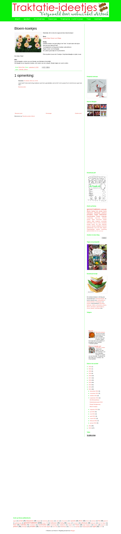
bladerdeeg (104, 229)
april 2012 (93, 416)
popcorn (89, 226)
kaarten (89, 303)
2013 (90, 387)
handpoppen (98, 301)
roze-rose (97, 218)
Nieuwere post (18, 113)
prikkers (26, 69)
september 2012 (94, 398)
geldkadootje (90, 227)
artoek (101, 211)
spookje (94, 226)
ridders (94, 305)
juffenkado (97, 213)
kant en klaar (97, 222)
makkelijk (21, 69)
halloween (90, 213)
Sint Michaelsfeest (94, 400)
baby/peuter (103, 214)
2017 (90, 378)
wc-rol (96, 231)
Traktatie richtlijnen (71, 19)
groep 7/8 (94, 224)
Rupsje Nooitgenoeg (95, 404)
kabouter (104, 224)
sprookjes (102, 303)
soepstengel (100, 230)
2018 (90, 375)
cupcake (104, 216)
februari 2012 (93, 420)
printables (90, 214)
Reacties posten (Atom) (28, 116)
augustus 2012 (94, 409)
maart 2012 (93, 418)
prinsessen (99, 305)
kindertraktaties (91, 301)
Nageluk (91, 331)
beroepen (93, 306)
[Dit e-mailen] (42, 67)
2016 (90, 380)
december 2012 (94, 391)
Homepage (49, 113)
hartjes (105, 219)
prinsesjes (104, 221)
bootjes (89, 224)
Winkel (27, 19)
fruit (97, 211)
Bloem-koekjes (93, 406)
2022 (90, 366)
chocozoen (99, 219)
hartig (93, 211)
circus (88, 308)
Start (17, 19)
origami (89, 221)
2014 (90, 384)
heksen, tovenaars (95, 308)
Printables (39, 19)
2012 (90, 389)
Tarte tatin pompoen (100, 332)
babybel (98, 229)
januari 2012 (93, 423)
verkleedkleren (101, 300)
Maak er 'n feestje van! (95, 346)
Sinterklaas (90, 222)
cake (99, 224)
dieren (89, 211)
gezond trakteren (93, 209)
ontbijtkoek (99, 226)
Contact (98, 19)
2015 (90, 382)
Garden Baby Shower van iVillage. (52, 38)
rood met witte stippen (100, 227)
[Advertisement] (97, 48)
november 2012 (94, 393)
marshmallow (91, 216)
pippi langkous (96, 221)
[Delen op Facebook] (47, 67)
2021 (90, 369)
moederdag (90, 218)
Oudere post (78, 113)
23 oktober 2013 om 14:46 (31, 80)
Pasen (98, 216)
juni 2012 (92, 411)
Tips (89, 19)
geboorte (89, 231)
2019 (90, 373)
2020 (90, 371)
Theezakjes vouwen (100, 347)
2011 (90, 425)
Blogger (73, 530)
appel (93, 219)
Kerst (105, 211)
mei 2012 (92, 414)
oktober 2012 (93, 395)
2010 (90, 428)
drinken (93, 231)
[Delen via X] (46, 67)
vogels (96, 214)
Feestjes (52, 19)
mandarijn (104, 222)
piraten (88, 219)
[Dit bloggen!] (44, 67)
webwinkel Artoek (99, 298)
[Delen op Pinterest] (49, 67)
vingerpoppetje (91, 229)
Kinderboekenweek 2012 (96, 402)
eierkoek (104, 226)
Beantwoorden (22, 87)
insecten (104, 218)
